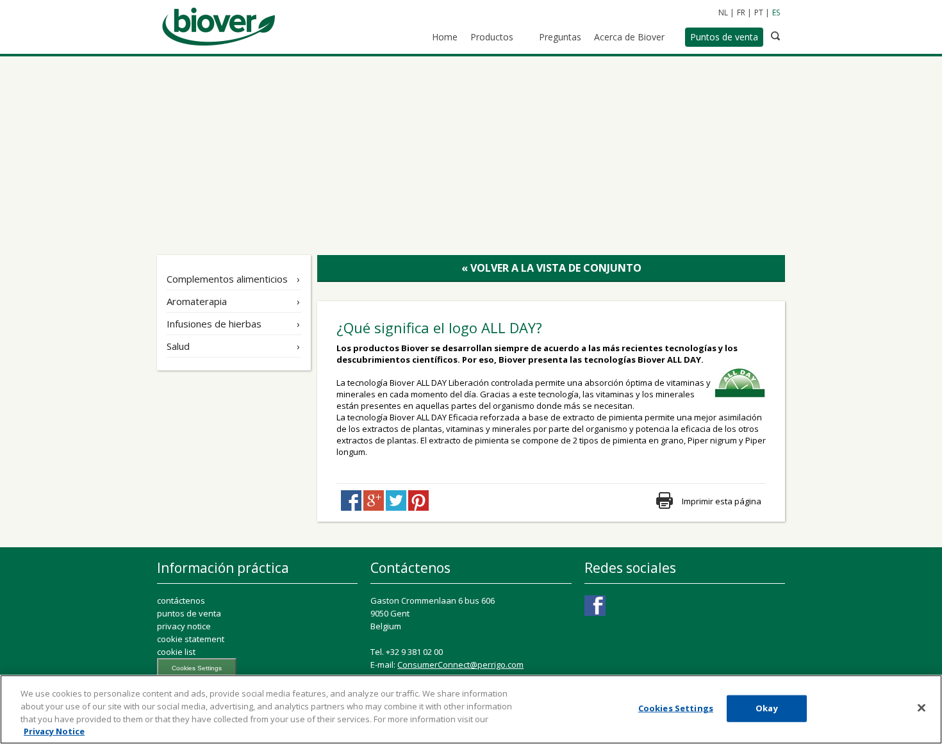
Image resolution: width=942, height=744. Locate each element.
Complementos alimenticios (227, 278)
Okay (767, 708)
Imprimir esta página (721, 501)
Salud (178, 346)
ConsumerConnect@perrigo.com (460, 664)
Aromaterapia (197, 301)
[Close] (921, 707)
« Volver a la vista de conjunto (551, 268)
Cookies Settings (197, 668)
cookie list (176, 651)
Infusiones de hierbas (214, 323)
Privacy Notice (54, 730)
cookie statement (190, 639)
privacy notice (184, 626)
